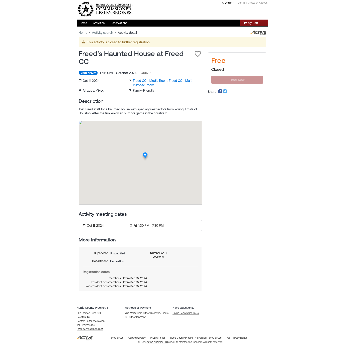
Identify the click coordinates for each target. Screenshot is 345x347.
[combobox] (229, 3)
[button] (198, 54)
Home (83, 32)
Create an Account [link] (258, 2)
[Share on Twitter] (225, 92)
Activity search (102, 32)
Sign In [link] (241, 2)
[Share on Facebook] (220, 92)
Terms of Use (214, 337)
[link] (150, 80)
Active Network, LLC (157, 342)
